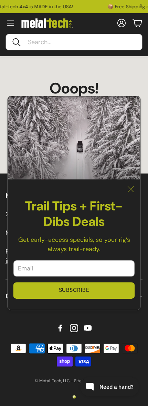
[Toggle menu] (11, 23)
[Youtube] (88, 328)
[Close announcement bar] (141, 5)
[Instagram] (74, 328)
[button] (74, 42)
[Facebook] (60, 328)
